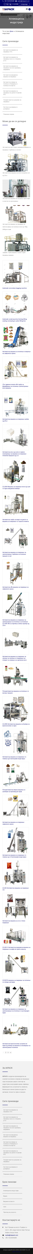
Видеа (5, 1196)
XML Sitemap (16, 1251)
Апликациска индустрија (10, 1190)
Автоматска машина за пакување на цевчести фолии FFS (12, 92)
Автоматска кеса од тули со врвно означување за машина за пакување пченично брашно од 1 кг (14, 453)
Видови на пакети (8, 1201)
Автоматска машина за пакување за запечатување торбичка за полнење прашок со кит (14, 554)
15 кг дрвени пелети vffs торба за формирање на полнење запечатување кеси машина (15, 386)
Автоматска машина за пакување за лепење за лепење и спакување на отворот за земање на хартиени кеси (14, 658)
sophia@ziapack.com (23, 1)
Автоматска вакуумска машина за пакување (10, 75)
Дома (11, 31)
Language (24, 4)
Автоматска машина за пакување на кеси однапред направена (12, 67)
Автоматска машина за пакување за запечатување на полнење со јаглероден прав (15, 1010)
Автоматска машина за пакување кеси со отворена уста (12, 58)
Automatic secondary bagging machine (14, 288)
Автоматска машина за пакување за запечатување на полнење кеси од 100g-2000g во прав (15, 226)
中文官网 (15, 4)
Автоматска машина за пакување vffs (10, 51)
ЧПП (4, 1207)
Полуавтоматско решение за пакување (12, 100)
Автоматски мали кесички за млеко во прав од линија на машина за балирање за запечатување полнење (16, 1045)
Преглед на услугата (9, 1212)
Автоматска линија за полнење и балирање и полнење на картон (10, 83)
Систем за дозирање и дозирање (10, 108)
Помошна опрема (8, 114)
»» (10, 1052)
